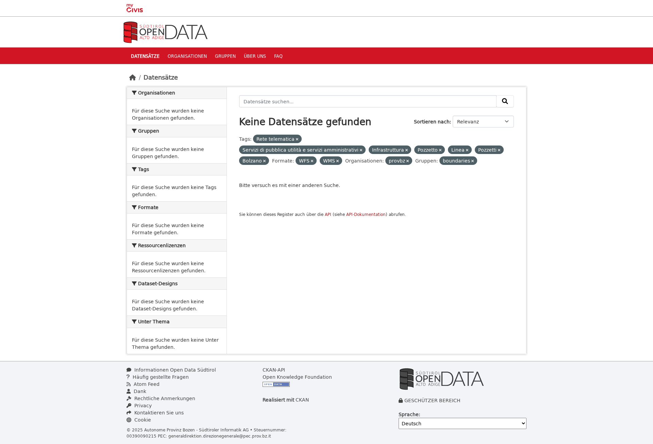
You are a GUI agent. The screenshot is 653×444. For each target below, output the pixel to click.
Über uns (255, 55)
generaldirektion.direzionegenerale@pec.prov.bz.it (219, 436)
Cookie (142, 419)
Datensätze (145, 55)
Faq (278, 55)
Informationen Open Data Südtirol (174, 369)
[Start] (132, 77)
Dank (139, 391)
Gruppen (225, 55)
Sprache (409, 414)
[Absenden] (505, 101)
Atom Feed (146, 384)
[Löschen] (297, 139)
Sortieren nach (432, 121)
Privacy (142, 405)
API (328, 214)
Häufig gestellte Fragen (160, 376)
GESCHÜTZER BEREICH (432, 400)
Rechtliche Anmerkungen (164, 398)
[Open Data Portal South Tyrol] (165, 31)
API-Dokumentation (366, 214)
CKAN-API (274, 369)
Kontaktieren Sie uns (158, 412)
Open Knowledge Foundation (297, 376)
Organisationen (187, 55)
